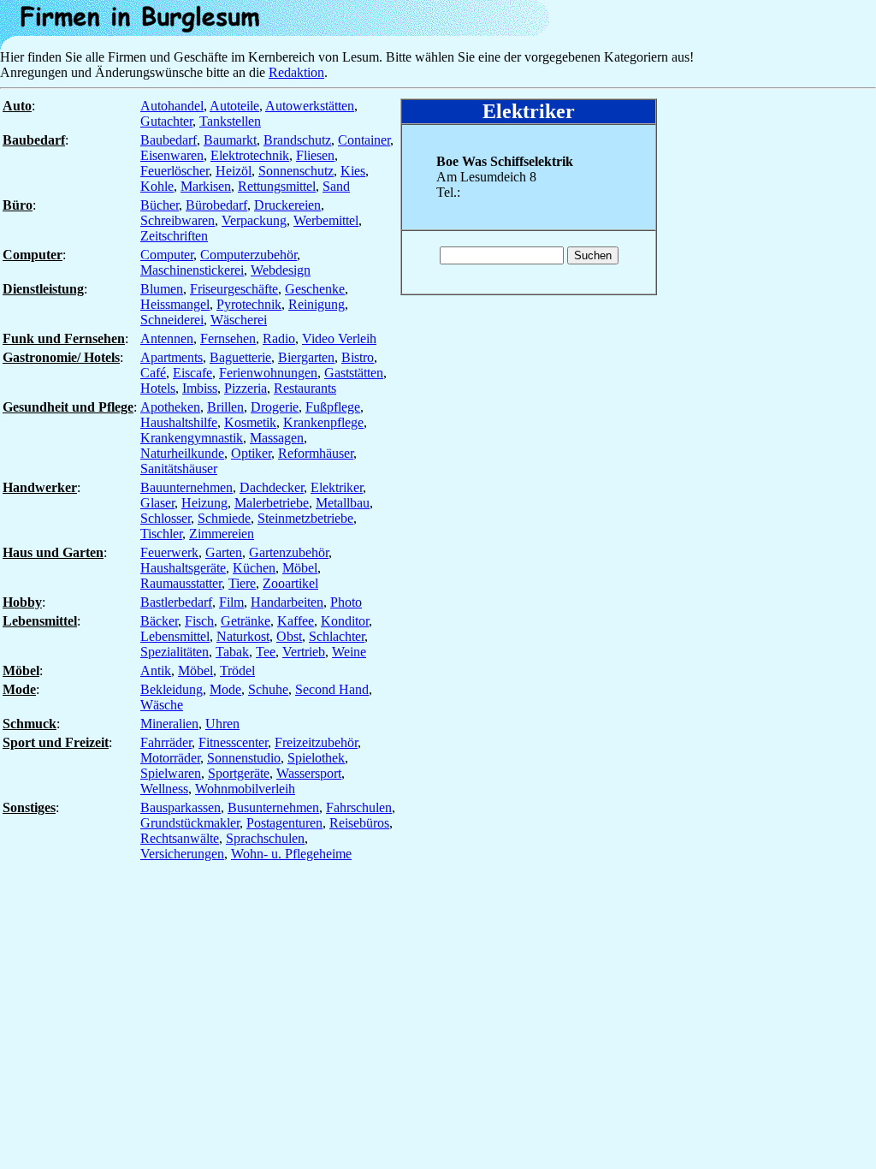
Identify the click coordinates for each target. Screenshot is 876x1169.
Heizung (204, 502)
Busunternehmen (273, 807)
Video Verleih (339, 338)
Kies (352, 170)
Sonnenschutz (296, 170)
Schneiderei (172, 319)
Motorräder (170, 758)
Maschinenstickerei (192, 270)
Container (364, 140)
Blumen (161, 289)
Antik (155, 670)
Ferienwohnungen (268, 372)
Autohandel (172, 105)
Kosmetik (250, 422)
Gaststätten (353, 372)
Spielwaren (170, 773)
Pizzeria (245, 388)
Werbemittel (325, 220)
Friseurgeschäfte (234, 289)
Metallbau (343, 502)
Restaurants (305, 388)
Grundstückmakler (190, 823)
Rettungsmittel (277, 186)
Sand (336, 186)
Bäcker (159, 621)
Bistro (357, 357)
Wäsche (161, 704)
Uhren (222, 723)
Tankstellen (230, 121)
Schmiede (224, 518)
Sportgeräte (238, 773)
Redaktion (296, 72)
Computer (166, 254)
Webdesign (281, 270)
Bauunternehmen (186, 487)
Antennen (166, 338)
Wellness (164, 788)
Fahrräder (166, 742)
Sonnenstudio (244, 758)
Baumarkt (230, 140)
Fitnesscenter (233, 742)
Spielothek (316, 758)
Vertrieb (303, 651)
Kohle (157, 186)
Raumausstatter (181, 583)
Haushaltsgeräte (183, 568)
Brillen (225, 407)
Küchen (254, 568)
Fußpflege (332, 407)
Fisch (199, 621)
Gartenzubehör (288, 552)
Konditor (345, 621)
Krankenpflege (323, 422)
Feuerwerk (169, 552)
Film (231, 602)
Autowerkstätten (309, 105)
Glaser (157, 502)
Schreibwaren (177, 220)
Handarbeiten (287, 602)
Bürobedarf (216, 205)
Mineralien (169, 723)
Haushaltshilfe (178, 422)
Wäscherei (238, 319)
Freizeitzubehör (316, 742)
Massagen (277, 437)
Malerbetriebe (271, 502)
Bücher (159, 205)
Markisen (206, 186)
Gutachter (166, 121)
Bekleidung (171, 689)
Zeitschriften (174, 235)
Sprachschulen (265, 838)
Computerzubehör (248, 254)
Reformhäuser (315, 453)
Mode (225, 689)
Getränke (245, 621)
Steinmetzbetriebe (305, 518)
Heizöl (234, 170)
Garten (223, 552)
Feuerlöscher (174, 170)
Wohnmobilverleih (245, 788)
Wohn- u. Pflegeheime (291, 853)
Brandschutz (297, 140)
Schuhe (268, 689)
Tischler (161, 533)
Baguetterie (240, 357)
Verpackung (254, 220)
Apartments (171, 357)
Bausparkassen (180, 807)
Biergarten (306, 357)
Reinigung (316, 304)
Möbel (299, 568)
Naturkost (242, 636)
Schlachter (336, 636)
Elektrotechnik (249, 155)
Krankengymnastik (191, 437)
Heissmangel (175, 304)
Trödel (237, 670)
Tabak (232, 651)
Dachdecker (272, 487)
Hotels (157, 388)
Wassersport (308, 773)
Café (153, 372)
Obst (289, 636)
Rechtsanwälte (179, 838)
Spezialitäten (174, 651)
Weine (349, 651)
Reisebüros (359, 823)
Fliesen (315, 155)
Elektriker (337, 487)
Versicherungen (182, 853)
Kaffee (295, 621)
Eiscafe (192, 372)
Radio (279, 338)
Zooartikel (290, 583)
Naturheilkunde (182, 453)
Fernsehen (228, 338)
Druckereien (287, 205)
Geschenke (315, 289)
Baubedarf (168, 140)
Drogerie (275, 407)
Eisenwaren (172, 155)
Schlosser (165, 518)
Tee (265, 651)
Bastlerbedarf (176, 602)
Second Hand (332, 689)
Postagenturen (284, 823)
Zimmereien (221, 533)
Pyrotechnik (248, 304)
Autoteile (234, 105)
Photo (346, 602)
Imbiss (199, 388)
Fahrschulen (359, 807)
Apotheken (170, 407)
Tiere (242, 583)
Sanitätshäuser (178, 468)
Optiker (251, 453)
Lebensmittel (175, 636)
